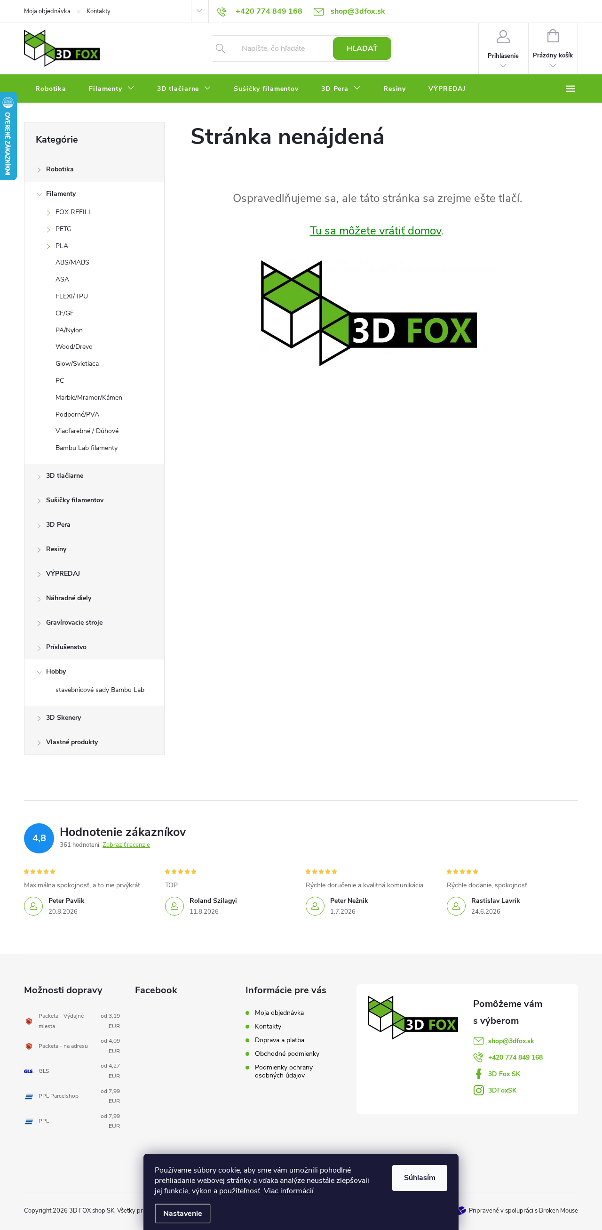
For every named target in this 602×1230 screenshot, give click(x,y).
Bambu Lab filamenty (86, 447)
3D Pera (58, 524)
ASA (62, 279)
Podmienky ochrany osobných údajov (284, 1071)
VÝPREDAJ (63, 573)
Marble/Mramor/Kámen (88, 397)
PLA (61, 245)
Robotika (60, 169)
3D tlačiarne (64, 475)
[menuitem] (51, 89)
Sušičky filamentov (74, 500)
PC (59, 380)
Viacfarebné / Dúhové (87, 430)
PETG (63, 229)
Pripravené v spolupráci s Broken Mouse (523, 1210)
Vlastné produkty (72, 742)
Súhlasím (420, 1178)
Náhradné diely (68, 598)
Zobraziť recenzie (126, 845)
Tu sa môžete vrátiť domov (375, 230)
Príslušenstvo (66, 647)
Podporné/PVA (77, 414)
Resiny (56, 549)
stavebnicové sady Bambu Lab (99, 689)
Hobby (56, 671)
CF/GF (64, 313)
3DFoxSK (502, 1090)
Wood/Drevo (74, 346)
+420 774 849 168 (515, 1057)
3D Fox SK (504, 1073)
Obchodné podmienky (287, 1053)
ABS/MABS (72, 262)
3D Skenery (63, 717)
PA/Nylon (69, 330)
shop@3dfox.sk (511, 1041)
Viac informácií (289, 1191)
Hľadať (362, 48)
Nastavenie (182, 1213)
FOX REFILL (73, 212)
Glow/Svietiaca (77, 363)
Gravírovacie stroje (74, 622)
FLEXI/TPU (71, 296)
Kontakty (99, 11)
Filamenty (61, 193)
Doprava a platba (279, 1040)
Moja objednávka (47, 11)
